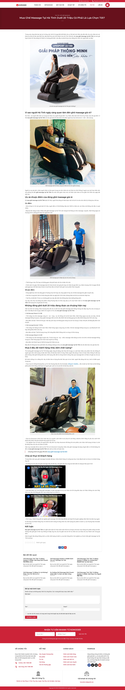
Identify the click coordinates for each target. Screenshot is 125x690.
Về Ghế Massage (65, 15)
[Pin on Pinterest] (65, 547)
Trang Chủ (37, 5)
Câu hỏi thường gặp (45, 664)
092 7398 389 (25, 663)
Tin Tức (92, 5)
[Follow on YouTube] (99, 665)
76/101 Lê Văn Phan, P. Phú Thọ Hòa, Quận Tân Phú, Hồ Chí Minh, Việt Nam (38, 681)
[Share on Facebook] (59, 547)
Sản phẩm (42, 656)
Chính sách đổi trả (68, 659)
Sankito (76, 364)
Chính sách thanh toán (70, 656)
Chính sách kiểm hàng (69, 654)
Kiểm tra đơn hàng (85, 1)
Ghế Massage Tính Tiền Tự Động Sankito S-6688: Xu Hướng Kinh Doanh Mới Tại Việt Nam (87, 560)
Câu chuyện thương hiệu (46, 654)
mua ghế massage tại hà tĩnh (57, 452)
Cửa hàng (42, 662)
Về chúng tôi (82, 5)
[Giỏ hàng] (107, 5)
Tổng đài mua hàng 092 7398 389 (101, 1)
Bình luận (28, 594)
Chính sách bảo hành (69, 664)
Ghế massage (48, 5)
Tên (26, 606)
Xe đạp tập (71, 5)
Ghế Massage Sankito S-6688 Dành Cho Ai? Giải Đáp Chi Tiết (61, 559)
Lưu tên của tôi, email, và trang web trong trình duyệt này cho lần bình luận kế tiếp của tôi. (51, 613)
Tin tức (41, 659)
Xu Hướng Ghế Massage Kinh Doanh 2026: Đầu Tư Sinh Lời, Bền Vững (62, 573)
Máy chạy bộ (60, 5)
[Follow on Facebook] (89, 665)
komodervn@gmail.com (86, 682)
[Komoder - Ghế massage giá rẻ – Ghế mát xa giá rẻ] (22, 5)
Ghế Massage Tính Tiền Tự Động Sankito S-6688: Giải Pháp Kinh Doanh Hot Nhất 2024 (35, 560)
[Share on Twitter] (62, 547)
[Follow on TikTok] (92, 665)
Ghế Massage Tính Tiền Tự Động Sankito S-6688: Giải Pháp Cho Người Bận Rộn (89, 574)
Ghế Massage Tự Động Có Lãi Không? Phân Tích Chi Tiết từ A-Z (35, 573)
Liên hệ (100, 5)
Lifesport (70, 364)
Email (65, 606)
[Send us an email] (96, 665)
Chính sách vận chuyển (70, 662)
